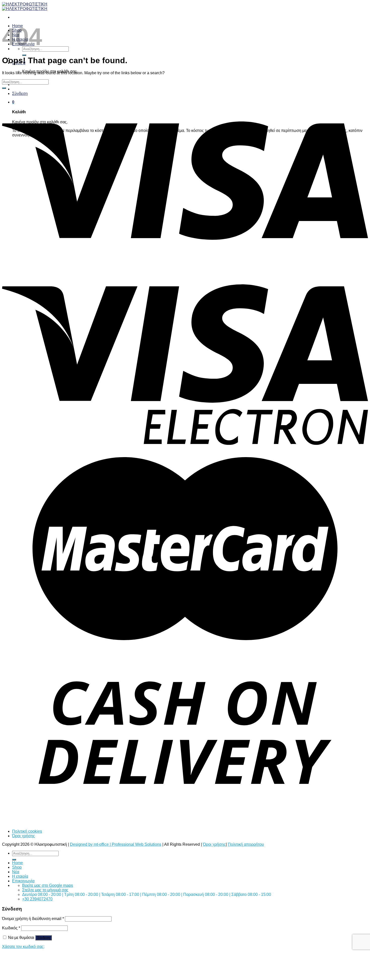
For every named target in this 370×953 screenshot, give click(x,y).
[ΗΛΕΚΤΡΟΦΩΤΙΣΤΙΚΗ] (24, 6)
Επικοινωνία (23, 881)
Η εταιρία (20, 876)
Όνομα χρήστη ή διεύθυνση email (33, 919)
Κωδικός (11, 928)
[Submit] (24, 55)
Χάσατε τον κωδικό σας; (23, 946)
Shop (17, 867)
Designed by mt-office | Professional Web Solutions (115, 844)
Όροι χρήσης (23, 836)
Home (17, 863)
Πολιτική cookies (27, 831)
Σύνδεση (43, 938)
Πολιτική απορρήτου (246, 844)
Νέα (15, 872)
